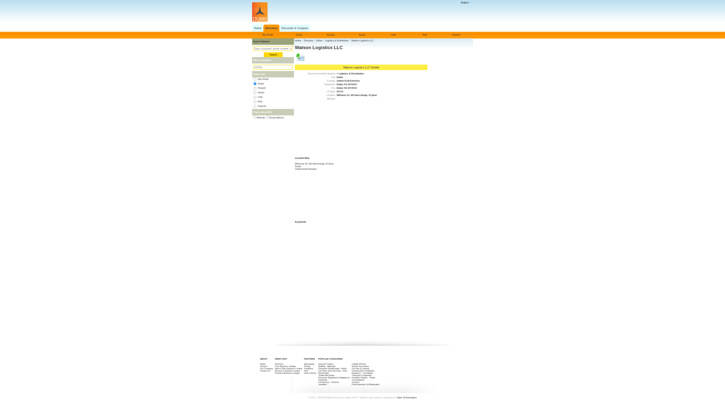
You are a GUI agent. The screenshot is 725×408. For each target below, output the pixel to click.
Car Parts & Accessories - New (332, 371)
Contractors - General (328, 382)
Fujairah (456, 35)
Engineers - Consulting (362, 373)
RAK (425, 35)
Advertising (309, 364)
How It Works (310, 373)
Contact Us (265, 371)
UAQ (393, 35)
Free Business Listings (285, 366)
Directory (279, 364)
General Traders (326, 364)
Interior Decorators (360, 366)
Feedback (308, 368)
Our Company (266, 368)
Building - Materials (327, 366)
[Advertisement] (361, 12)
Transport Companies (362, 375)
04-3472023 (350, 84)
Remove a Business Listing (287, 371)
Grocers (355, 382)
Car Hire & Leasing (360, 368)
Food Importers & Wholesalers (366, 384)
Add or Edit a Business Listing (288, 368)
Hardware (322, 380)
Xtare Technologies (407, 397)
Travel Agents (358, 380)
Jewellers (322, 384)
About (262, 364)
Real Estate (323, 373)
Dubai (299, 35)
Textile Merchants (326, 375)
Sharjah (331, 35)
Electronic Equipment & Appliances (334, 377)
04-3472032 (350, 88)
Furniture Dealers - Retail (363, 377)
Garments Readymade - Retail (332, 368)
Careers (264, 366)
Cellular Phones (359, 364)
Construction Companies (363, 371)
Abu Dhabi (267, 35)
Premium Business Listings (287, 373)
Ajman (362, 35)
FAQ (306, 371)
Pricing (307, 366)
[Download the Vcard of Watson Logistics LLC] (300, 59)
